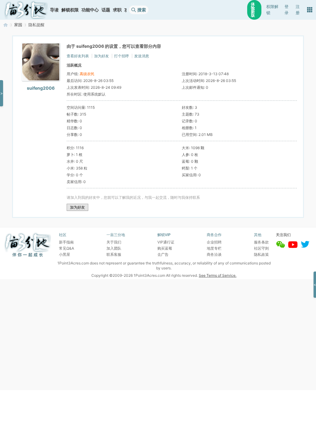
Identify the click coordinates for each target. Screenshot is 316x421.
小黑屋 (64, 254)
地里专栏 (214, 248)
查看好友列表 (78, 56)
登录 (287, 9)
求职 (117, 9)
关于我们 (113, 242)
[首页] (26, 10)
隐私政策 (261, 254)
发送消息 (141, 56)
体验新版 (253, 10)
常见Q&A (66, 248)
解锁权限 (70, 9)
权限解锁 (272, 9)
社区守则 (261, 248)
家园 (18, 24)
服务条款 (261, 242)
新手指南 (66, 242)
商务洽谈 (214, 254)
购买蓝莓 (164, 248)
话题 (106, 9)
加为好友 (101, 56)
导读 (54, 9)
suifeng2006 (41, 88)
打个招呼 (121, 56)
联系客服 (113, 254)
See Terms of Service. (217, 275)
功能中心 (90, 9)
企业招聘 (214, 242)
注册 (298, 9)
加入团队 (113, 248)
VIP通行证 (165, 242)
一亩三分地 (5, 24)
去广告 (162, 254)
